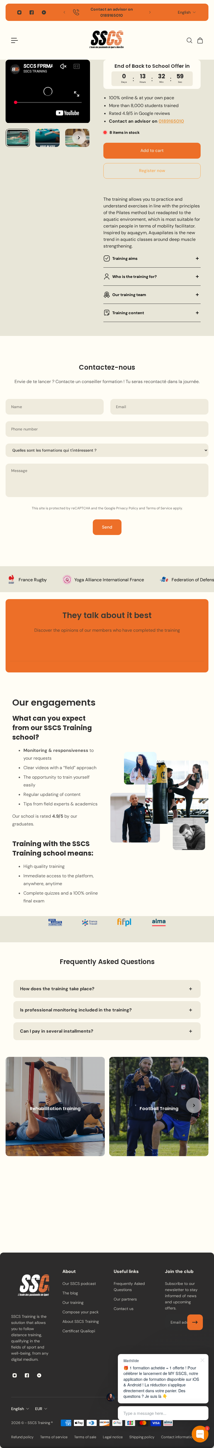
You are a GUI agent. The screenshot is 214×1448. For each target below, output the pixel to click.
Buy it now (152, 171)
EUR (38, 1408)
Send (107, 527)
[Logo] (107, 40)
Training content (128, 312)
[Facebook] (31, 12)
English (184, 12)
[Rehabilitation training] (55, 1106)
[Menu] (14, 40)
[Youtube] (44, 12)
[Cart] (199, 40)
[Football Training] (158, 1106)
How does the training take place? (57, 989)
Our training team (129, 294)
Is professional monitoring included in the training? (76, 1010)
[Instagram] (19, 12)
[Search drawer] (189, 40)
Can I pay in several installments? (56, 1031)
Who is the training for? (134, 276)
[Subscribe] (195, 1322)
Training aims (124, 258)
